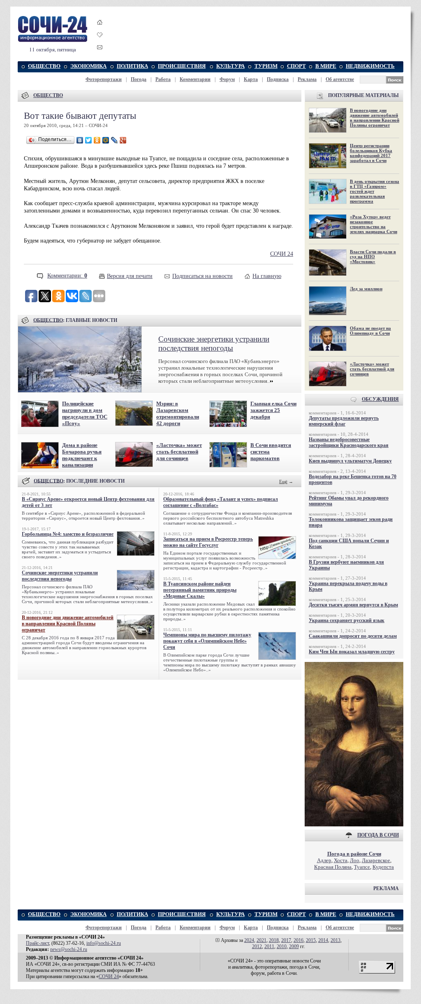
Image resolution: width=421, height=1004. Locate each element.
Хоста (340, 860)
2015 (311, 940)
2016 (298, 940)
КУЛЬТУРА (230, 66)
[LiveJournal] (114, 140)
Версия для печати (130, 276)
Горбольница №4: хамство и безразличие (67, 534)
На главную (266, 276)
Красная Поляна (333, 867)
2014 (323, 940)
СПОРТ (296, 66)
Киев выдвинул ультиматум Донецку (350, 461)
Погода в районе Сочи (354, 854)
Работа (163, 79)
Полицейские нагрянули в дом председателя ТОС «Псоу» (84, 413)
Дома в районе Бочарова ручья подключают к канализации (82, 455)
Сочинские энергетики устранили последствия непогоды (213, 343)
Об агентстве (340, 79)
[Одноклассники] (97, 140)
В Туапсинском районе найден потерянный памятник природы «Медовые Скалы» (199, 590)
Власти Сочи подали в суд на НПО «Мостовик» (373, 256)
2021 (261, 940)
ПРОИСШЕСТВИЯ (182, 66)
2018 (274, 940)
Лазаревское (376, 860)
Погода (138, 79)
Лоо (354, 860)
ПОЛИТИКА (132, 66)
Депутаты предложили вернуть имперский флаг (344, 421)
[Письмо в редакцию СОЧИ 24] (100, 49)
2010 (282, 946)
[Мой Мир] (106, 140)
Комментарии (195, 79)
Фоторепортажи (104, 79)
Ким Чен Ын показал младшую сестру (352, 652)
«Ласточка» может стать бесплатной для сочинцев (179, 451)
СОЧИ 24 (281, 254)
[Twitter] (88, 140)
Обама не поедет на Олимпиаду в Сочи (370, 330)
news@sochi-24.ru (68, 949)
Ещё (283, 481)
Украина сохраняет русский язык (346, 620)
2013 (335, 940)
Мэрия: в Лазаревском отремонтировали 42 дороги (177, 413)
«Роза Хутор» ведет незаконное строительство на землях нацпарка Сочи (373, 224)
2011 (269, 946)
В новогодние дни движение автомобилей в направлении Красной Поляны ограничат (67, 624)
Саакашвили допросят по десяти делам (353, 636)
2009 (294, 946)
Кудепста (383, 867)
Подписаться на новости (202, 276)
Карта (251, 79)
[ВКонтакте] (80, 140)
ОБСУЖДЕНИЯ (380, 399)
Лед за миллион (366, 288)
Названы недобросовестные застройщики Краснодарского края (349, 442)
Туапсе (362, 867)
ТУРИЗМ (266, 66)
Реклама (307, 79)
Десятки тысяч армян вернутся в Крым (353, 605)
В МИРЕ (325, 66)
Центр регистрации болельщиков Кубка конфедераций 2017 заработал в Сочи (371, 153)
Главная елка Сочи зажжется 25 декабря (273, 410)
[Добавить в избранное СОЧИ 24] (100, 42)
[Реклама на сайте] (354, 824)
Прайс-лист (37, 943)
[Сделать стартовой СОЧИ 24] (100, 30)
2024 (249, 940)
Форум (227, 79)
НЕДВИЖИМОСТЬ (370, 66)
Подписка (278, 79)
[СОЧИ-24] (53, 40)
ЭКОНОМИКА (88, 66)
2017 (286, 940)
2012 (257, 946)
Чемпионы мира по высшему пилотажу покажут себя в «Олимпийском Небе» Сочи (207, 641)
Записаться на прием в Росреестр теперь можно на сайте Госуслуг (208, 542)
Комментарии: (67, 276)
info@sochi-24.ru (103, 943)
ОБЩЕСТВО (44, 66)
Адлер (324, 860)
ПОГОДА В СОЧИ (378, 835)
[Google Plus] (123, 140)
